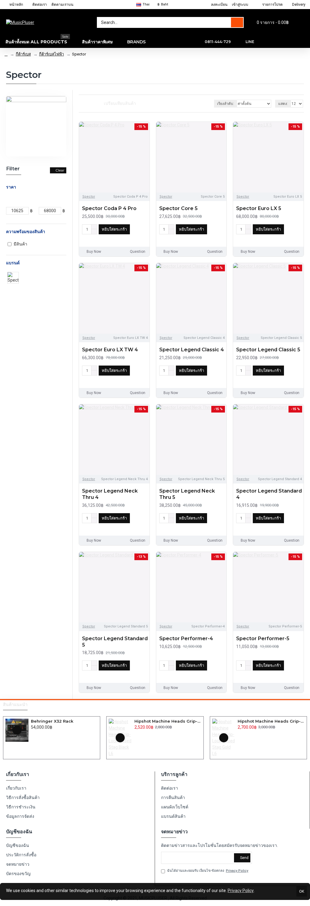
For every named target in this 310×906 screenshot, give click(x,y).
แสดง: (283, 104)
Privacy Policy (241, 890)
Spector (88, 197)
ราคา (11, 187)
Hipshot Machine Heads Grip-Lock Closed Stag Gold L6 (271, 721)
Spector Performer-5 (262, 638)
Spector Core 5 (178, 208)
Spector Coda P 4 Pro (109, 208)
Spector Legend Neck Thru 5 (187, 494)
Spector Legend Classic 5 (268, 350)
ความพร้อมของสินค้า (25, 231)
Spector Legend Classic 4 (191, 350)
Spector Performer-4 (186, 638)
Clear (59, 170)
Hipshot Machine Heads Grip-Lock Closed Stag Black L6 (167, 721)
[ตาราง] (81, 103)
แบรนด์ (13, 263)
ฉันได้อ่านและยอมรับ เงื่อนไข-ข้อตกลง (207, 871)
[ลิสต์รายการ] (88, 103)
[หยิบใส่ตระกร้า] (32, 734)
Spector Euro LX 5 (258, 208)
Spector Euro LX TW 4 (110, 350)
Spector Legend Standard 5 (115, 642)
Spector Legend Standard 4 (269, 494)
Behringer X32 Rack (52, 721)
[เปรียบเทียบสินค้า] (95, 238)
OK (301, 891)
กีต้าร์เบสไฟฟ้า (51, 54)
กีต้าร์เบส (23, 54)
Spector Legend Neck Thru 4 (110, 494)
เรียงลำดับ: (225, 104)
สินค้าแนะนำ (15, 704)
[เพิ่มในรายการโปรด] (86, 238)
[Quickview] (16, 730)
